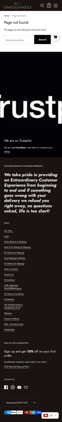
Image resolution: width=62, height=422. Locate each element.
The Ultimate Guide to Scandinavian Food (13, 306)
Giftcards (8, 313)
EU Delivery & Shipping (14, 252)
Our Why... (9, 230)
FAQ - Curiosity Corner (13, 324)
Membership (9, 329)
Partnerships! (9, 279)
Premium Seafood (11, 318)
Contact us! (9, 274)
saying (7, 151)
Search (42, 39)
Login (6, 236)
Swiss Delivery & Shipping (15, 241)
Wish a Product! (11, 269)
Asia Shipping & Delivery (14, 258)
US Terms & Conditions (14, 293)
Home (6, 15)
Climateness (9, 299)
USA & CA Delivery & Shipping (17, 247)
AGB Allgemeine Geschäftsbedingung (12, 287)
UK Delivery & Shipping (14, 263)
